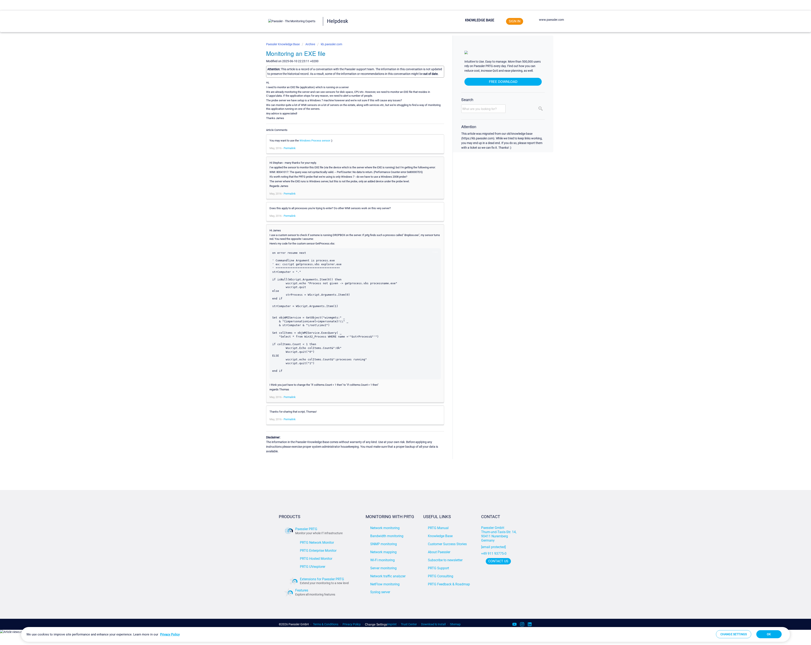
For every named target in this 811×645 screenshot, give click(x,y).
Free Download (503, 82)
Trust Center (409, 624)
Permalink (290, 148)
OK (769, 634)
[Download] (397, 275)
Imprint (392, 624)
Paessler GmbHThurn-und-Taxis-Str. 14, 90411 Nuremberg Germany (499, 534)
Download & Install (433, 624)
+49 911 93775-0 (493, 554)
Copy (435, 251)
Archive (310, 44)
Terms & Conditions (325, 624)
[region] (405, 634)
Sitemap (455, 624)
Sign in (514, 21)
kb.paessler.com (331, 44)
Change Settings (376, 624)
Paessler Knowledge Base (283, 44)
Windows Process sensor (314, 140)
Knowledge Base (479, 20)
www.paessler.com (551, 19)
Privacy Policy (352, 624)
